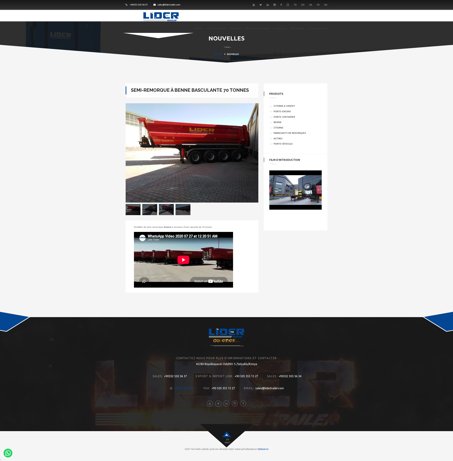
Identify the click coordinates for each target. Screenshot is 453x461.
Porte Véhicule (283, 143)
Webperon (263, 449)
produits (236, 28)
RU (325, 4)
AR (310, 4)
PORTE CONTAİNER (284, 117)
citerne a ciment (284, 106)
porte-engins (282, 111)
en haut (227, 441)
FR (318, 4)
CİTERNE (278, 127)
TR (295, 4)
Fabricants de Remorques (290, 133)
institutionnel (216, 28)
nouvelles (280, 28)
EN (302, 4)
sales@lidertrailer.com (168, 4)
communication (318, 28)
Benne (278, 122)
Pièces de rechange (257, 28)
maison (198, 28)
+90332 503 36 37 (138, 4)
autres (278, 138)
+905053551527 (184, 388)
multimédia (297, 28)
